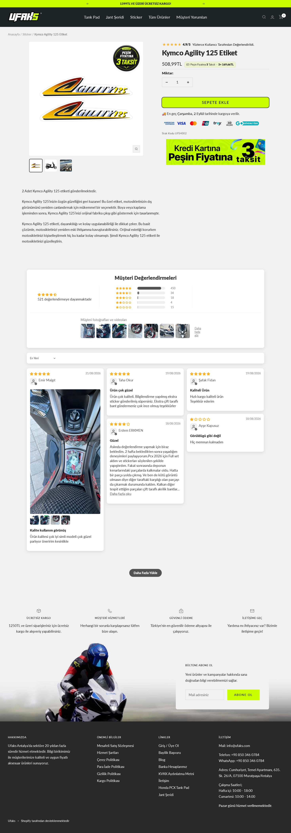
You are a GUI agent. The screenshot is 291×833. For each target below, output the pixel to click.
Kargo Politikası (108, 781)
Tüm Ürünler (159, 17)
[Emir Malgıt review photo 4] (55, 520)
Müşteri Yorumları (191, 17)
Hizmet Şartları (108, 753)
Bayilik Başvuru (170, 753)
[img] (40, 374)
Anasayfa (14, 34)
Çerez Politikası (108, 760)
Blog (162, 760)
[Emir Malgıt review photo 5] (65, 520)
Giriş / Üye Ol (169, 746)
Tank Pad (92, 17)
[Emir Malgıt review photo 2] (34, 520)
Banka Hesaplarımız (173, 767)
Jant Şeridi (115, 17)
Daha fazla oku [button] (120, 494)
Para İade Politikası (110, 767)
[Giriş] (272, 17)
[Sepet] (281, 17)
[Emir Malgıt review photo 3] (45, 520)
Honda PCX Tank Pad (174, 788)
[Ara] (264, 17)
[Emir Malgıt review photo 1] (65, 451)
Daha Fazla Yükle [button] (145, 573)
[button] (124, 288)
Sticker (136, 17)
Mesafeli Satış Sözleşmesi (115, 746)
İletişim (164, 781)
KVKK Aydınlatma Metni (176, 774)
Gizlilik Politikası (109, 774)
